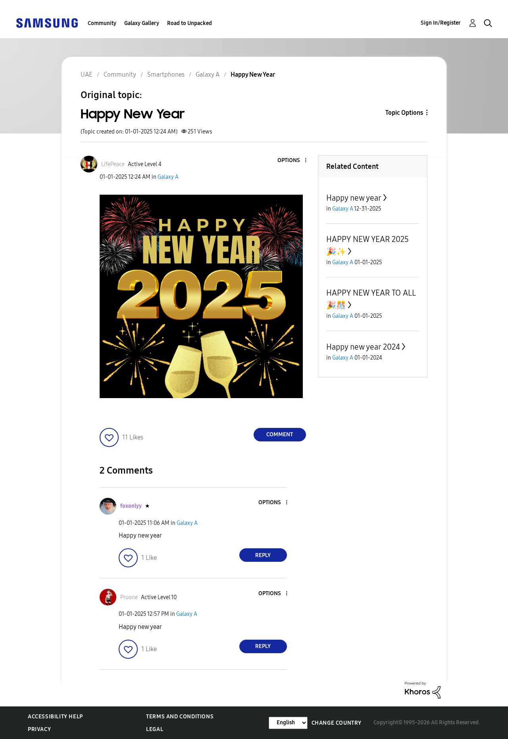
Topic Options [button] (404, 112)
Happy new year (353, 198)
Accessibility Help (55, 716)
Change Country (337, 723)
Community (102, 23)
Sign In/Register (441, 22)
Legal (154, 729)
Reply (263, 555)
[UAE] (47, 22)
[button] (292, 160)
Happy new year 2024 (363, 347)
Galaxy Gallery (141, 23)
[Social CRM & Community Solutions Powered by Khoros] (423, 689)
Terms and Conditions (180, 716)
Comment (279, 434)
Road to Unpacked (189, 23)
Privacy (39, 729)
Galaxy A (168, 177)
